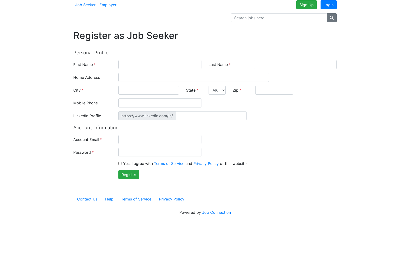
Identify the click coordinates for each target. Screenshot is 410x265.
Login (329, 4)
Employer (107, 4)
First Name (84, 64)
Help (109, 199)
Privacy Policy (206, 163)
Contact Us (87, 199)
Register (128, 174)
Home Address (86, 77)
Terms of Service (169, 163)
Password (83, 152)
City (78, 90)
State (192, 90)
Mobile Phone (85, 103)
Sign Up (306, 4)
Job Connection (216, 212)
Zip (237, 90)
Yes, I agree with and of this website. (185, 163)
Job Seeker (85, 4)
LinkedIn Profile (87, 115)
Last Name (220, 64)
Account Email (87, 139)
